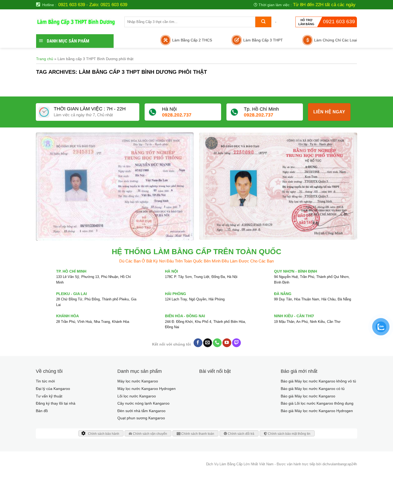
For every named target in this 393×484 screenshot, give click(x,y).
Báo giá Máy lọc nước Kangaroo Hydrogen (317, 411)
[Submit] (263, 22)
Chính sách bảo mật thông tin (288, 434)
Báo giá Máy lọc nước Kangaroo (308, 396)
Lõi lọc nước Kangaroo (136, 396)
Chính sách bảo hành (103, 434)
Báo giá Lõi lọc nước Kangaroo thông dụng (317, 403)
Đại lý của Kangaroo (53, 388)
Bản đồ (42, 411)
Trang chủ (44, 59)
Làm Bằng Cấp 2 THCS (192, 40)
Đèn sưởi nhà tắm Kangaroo (141, 411)
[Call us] (217, 342)
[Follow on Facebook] (198, 342)
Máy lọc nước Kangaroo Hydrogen (146, 388)
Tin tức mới (45, 381)
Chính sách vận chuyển (149, 434)
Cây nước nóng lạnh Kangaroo (143, 403)
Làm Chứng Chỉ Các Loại (335, 40)
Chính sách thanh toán (197, 434)
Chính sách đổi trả (240, 434)
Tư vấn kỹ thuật (49, 396)
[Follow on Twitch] (236, 342)
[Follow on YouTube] (226, 342)
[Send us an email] (207, 342)
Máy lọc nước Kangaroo (137, 381)
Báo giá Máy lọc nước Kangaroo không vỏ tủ (318, 381)
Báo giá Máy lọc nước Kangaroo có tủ (313, 388)
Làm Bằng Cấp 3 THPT (263, 40)
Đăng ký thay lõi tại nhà (55, 403)
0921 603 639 (339, 21)
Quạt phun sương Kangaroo (141, 418)
